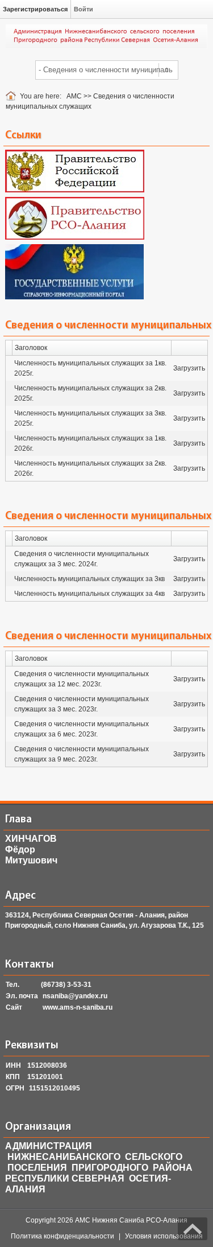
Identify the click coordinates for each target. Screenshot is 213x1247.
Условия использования (164, 1236)
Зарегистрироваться (35, 9)
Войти (83, 9)
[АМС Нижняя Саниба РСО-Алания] (106, 36)
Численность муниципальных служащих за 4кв (89, 594)
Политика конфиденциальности (62, 1236)
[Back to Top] (192, 1228)
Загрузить (189, 368)
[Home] (13, 96)
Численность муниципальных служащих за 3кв (89, 579)
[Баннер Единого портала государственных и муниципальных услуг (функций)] (74, 271)
